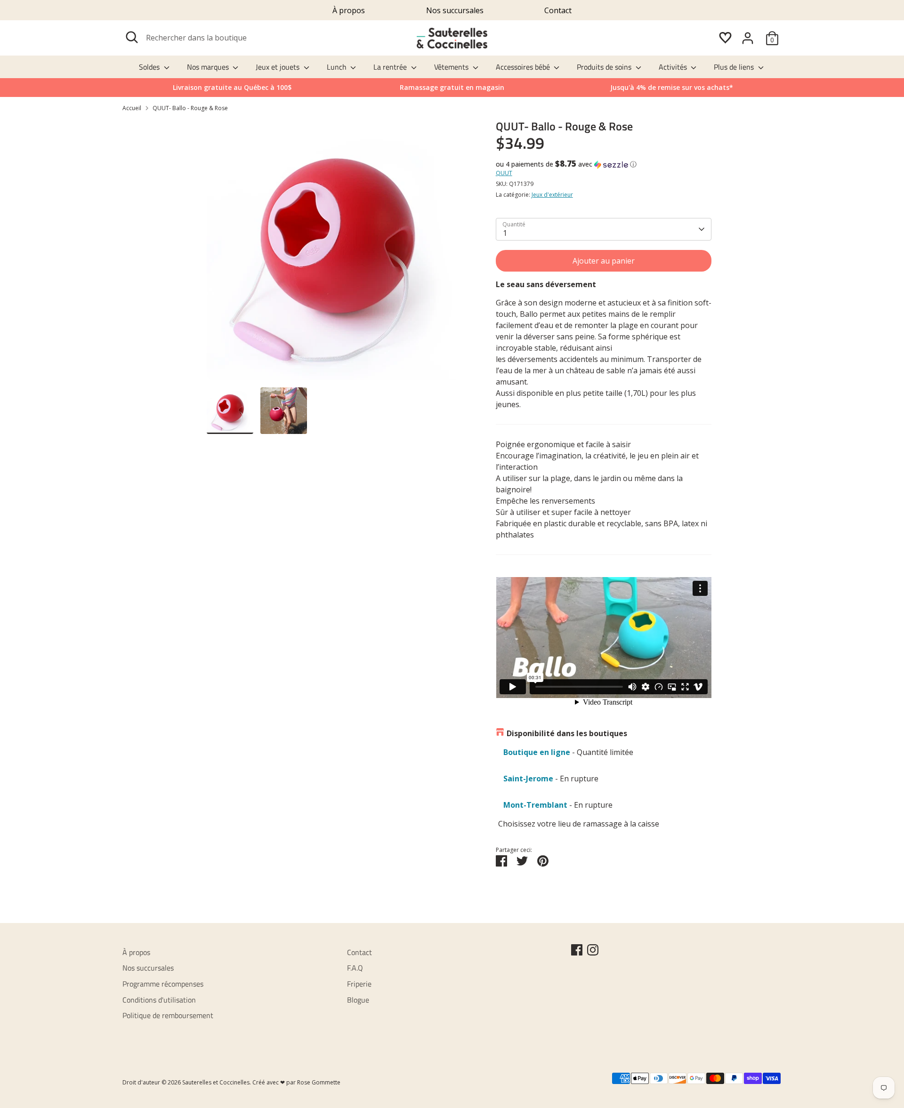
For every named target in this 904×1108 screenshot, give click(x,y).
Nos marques (209, 66)
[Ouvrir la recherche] (131, 37)
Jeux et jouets (278, 66)
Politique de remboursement (167, 1015)
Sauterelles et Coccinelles (216, 1082)
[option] (672, 87)
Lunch (337, 66)
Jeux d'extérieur (552, 195)
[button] (603, 164)
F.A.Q (355, 967)
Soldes (150, 66)
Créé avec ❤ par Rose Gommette (296, 1082)
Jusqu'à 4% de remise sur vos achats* (671, 87)
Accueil (131, 108)
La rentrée (391, 66)
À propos (348, 10)
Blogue (358, 999)
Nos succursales (455, 10)
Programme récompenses (162, 983)
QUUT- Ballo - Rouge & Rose (190, 108)
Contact (558, 10)
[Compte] (747, 38)
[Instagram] (592, 949)
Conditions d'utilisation (159, 999)
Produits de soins (605, 66)
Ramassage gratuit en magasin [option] (452, 87)
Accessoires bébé (524, 66)
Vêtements (452, 66)
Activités (674, 66)
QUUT (504, 173)
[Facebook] (576, 949)
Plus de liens (735, 66)
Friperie (359, 983)
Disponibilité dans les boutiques (567, 733)
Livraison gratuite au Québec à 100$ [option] (232, 87)
